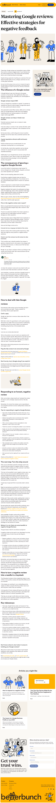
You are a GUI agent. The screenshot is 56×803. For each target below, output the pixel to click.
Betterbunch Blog (12, 783)
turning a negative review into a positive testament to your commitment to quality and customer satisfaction (14, 510)
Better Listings (23, 4)
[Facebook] (48, 789)
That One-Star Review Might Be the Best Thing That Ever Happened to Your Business (41, 692)
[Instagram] (51, 789)
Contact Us (11, 785)
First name (31, 746)
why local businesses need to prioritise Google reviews (15, 198)
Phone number (32, 755)
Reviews (3, 11)
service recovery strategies (8, 555)
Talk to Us (51, 4)
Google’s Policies (20, 614)
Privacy (10, 788)
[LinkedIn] (53, 789)
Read (4, 698)
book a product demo (21, 655)
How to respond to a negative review (14, 690)
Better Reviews (15, 4)
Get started (37, 94)
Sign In (44, 4)
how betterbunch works (9, 655)
